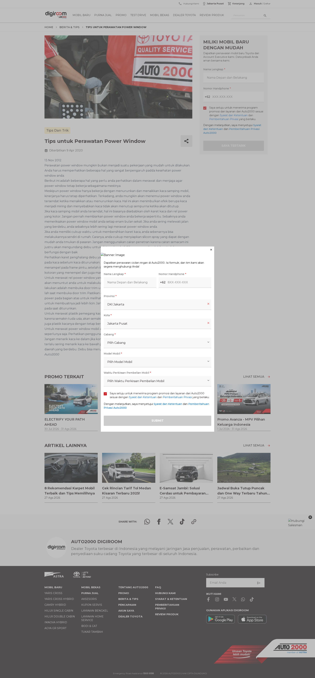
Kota (108, 315)
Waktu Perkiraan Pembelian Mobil (127, 372)
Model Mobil (113, 353)
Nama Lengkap (115, 274)
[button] (157, 249)
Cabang (110, 334)
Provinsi (110, 296)
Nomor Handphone (172, 274)
